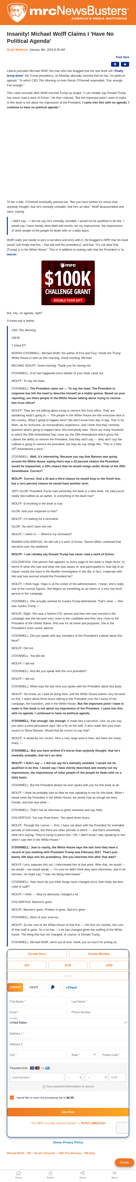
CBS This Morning (69, 1153)
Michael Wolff (15, 1153)
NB (29, 1153)
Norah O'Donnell (44, 1153)
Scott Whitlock (17, 49)
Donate (124, 1162)
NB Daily (89, 1153)
